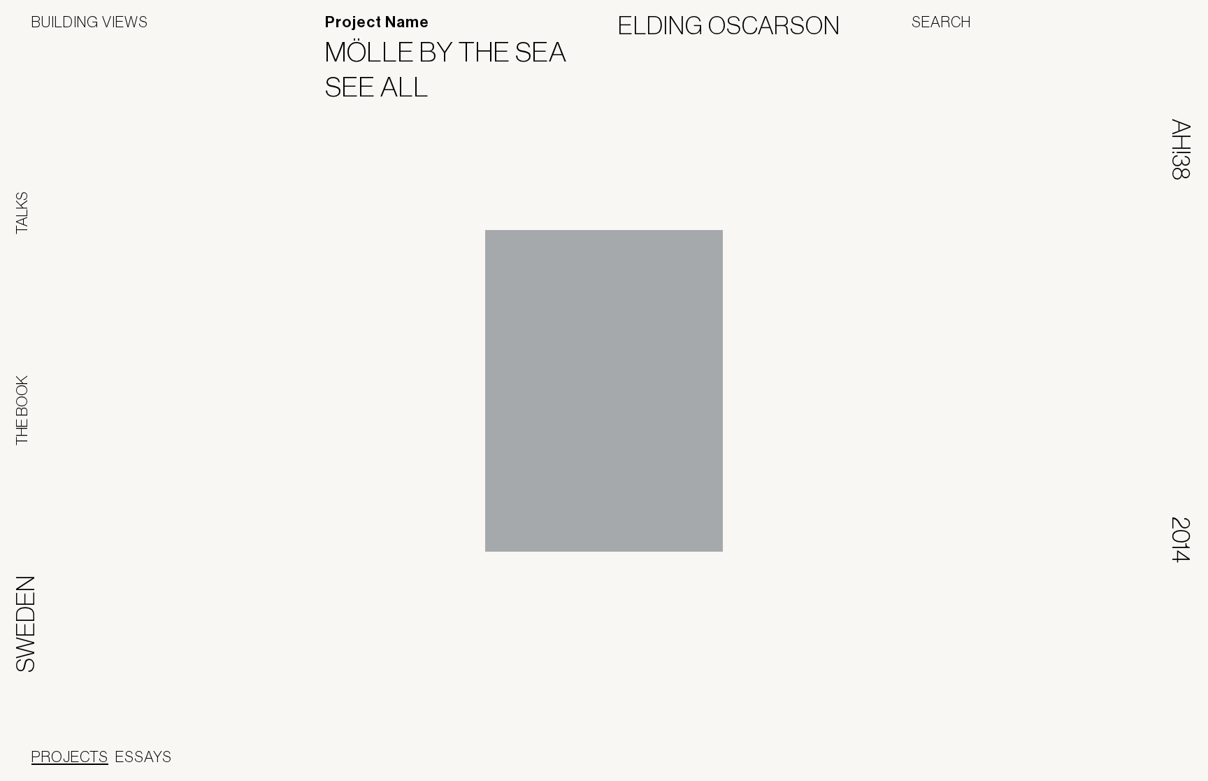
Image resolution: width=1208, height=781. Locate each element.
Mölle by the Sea (455, 51)
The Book (21, 410)
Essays (143, 756)
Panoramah (640, 763)
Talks (21, 213)
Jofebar (729, 758)
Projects (69, 756)
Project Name (377, 22)
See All (386, 86)
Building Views (89, 21)
